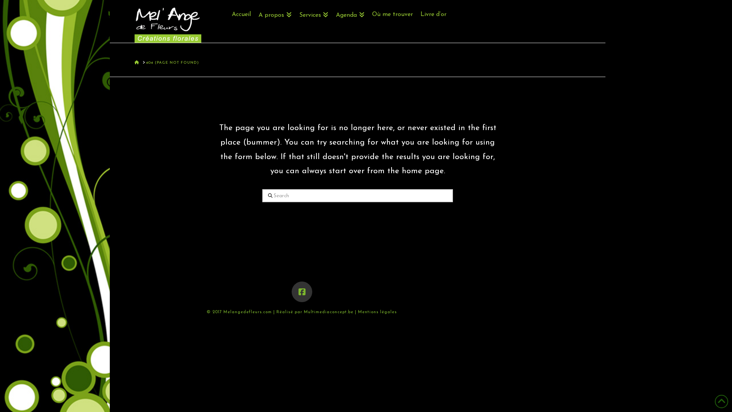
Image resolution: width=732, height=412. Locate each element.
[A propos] (275, 5)
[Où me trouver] (392, 5)
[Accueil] (241, 5)
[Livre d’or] (431, 5)
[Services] (313, 5)
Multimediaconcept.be (329, 312)
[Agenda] (350, 5)
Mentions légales (377, 312)
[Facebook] (302, 292)
